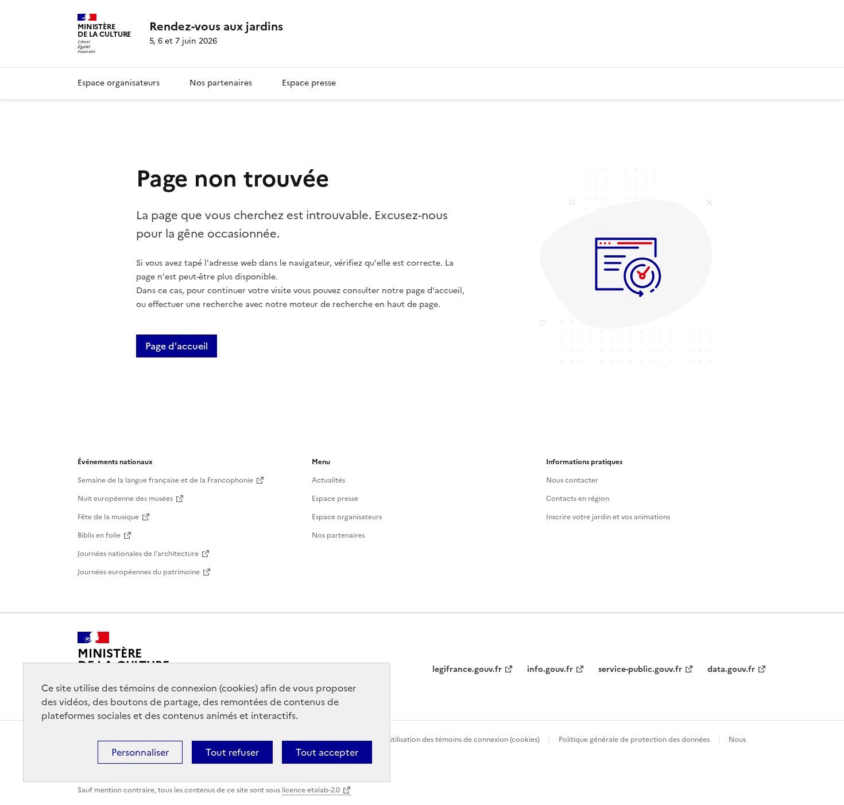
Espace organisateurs (119, 83)
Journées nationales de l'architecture (138, 554)
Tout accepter (327, 752)
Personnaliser (140, 752)
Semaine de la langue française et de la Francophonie (165, 480)
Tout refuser (232, 752)
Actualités (328, 480)
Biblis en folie (99, 535)
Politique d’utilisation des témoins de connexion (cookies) (445, 739)
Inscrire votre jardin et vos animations (608, 517)
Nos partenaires (220, 83)
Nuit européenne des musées (125, 498)
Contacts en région (577, 498)
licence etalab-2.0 (311, 790)
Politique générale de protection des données (634, 739)
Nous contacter (572, 480)
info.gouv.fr (550, 669)
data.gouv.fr (731, 669)
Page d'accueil (176, 346)
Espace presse (309, 83)
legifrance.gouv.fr (467, 669)
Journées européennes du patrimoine (139, 572)
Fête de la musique (108, 517)
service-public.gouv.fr (640, 669)
